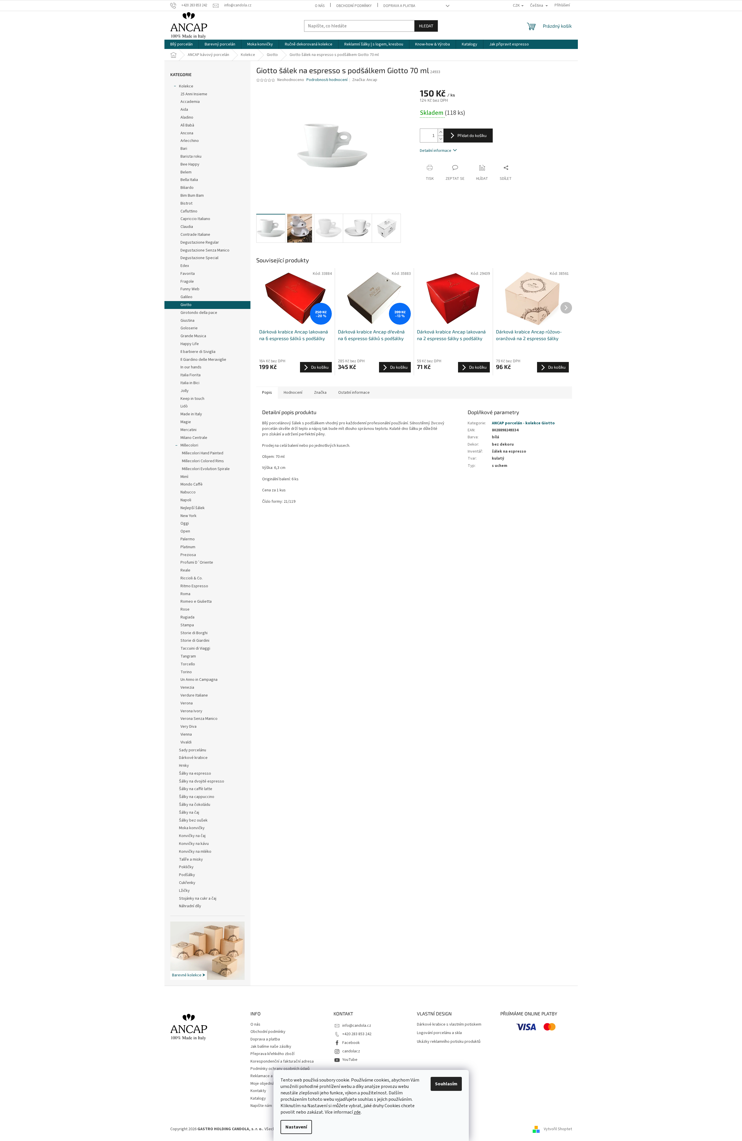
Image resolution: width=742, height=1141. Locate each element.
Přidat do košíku (472, 135)
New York (188, 516)
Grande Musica (193, 336)
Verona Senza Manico (198, 719)
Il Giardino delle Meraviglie (203, 360)
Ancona (186, 133)
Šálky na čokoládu (194, 805)
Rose (185, 609)
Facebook (351, 1043)
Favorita (187, 274)
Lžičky (184, 891)
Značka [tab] (320, 392)
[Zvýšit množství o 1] (440, 132)
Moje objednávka (265, 1084)
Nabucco (188, 492)
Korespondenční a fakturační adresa (282, 1061)
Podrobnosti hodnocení (327, 80)
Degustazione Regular (199, 242)
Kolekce (186, 86)
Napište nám (261, 1106)
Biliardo (187, 188)
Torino (186, 672)
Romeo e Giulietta (196, 601)
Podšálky (187, 875)
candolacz (351, 1051)
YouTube (349, 1060)
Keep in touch (192, 399)
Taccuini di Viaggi (195, 648)
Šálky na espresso (195, 773)
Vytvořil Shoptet (558, 1129)
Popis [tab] (267, 392)
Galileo (186, 297)
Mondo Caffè (191, 484)
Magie (185, 422)
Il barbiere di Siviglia (197, 352)
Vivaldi (186, 742)
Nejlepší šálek (192, 508)
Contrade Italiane (195, 235)
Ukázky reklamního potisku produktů (448, 1042)
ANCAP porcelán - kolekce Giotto (523, 423)
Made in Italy (191, 414)
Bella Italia (189, 180)
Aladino (186, 117)
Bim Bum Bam (192, 195)
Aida (184, 109)
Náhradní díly (190, 906)
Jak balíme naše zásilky (270, 1046)
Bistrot (186, 203)
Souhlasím (446, 1084)
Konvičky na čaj (192, 836)
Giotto (186, 305)
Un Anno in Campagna (198, 680)
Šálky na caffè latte (195, 789)
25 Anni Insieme (193, 94)
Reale (185, 570)
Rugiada (187, 617)
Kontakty (258, 1091)
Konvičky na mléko (195, 852)
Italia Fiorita (190, 375)
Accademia (190, 102)
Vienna (186, 734)
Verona (186, 703)
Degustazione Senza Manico (204, 250)
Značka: (364, 80)
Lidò (184, 406)
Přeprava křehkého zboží (272, 1054)
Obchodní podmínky (354, 5)
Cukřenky (187, 883)
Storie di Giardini (194, 641)
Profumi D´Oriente (196, 562)
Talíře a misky (191, 859)
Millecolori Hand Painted (202, 453)
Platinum (187, 547)
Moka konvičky (192, 828)
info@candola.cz (356, 1026)
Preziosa (188, 555)
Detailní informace (435, 151)
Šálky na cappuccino (196, 797)
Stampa (187, 625)
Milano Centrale (193, 438)
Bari (183, 149)
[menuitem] (181, 44)
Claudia (186, 227)
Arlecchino (189, 141)
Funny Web (189, 289)
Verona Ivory (191, 711)
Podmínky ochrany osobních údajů (280, 1069)
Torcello (187, 664)
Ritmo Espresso (194, 586)
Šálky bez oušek (193, 820)
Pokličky (186, 867)
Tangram (188, 656)
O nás (319, 5)
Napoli (185, 500)
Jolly (184, 391)
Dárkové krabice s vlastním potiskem (449, 1024)
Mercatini (188, 430)
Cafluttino (188, 211)
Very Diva (188, 726)
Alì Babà (187, 125)
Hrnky (184, 766)
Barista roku (190, 156)
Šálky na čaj (189, 812)
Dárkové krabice (193, 758)
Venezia (187, 687)
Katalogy (258, 1098)
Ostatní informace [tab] (354, 392)
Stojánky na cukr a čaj (197, 898)
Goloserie (189, 328)
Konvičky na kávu (194, 844)
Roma (185, 594)
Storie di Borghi (194, 633)
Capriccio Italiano (195, 219)
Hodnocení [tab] (293, 392)
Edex (184, 266)
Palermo (187, 539)
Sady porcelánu (192, 750)
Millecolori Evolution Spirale (206, 469)
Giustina (187, 321)
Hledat (426, 25)
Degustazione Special (199, 258)
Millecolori (189, 445)
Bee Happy (189, 164)
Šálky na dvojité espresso (201, 781)
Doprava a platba (399, 5)
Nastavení (296, 1127)
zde (357, 1112)
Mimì (184, 477)
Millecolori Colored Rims (203, 461)
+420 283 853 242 (356, 1034)
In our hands (190, 367)
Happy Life (189, 344)
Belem (186, 172)
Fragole (187, 281)
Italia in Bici (189, 383)
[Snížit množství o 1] (440, 139)
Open (185, 531)
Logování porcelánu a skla (439, 1033)
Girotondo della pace (198, 313)
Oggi (184, 523)
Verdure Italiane (194, 695)
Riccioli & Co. (191, 578)
